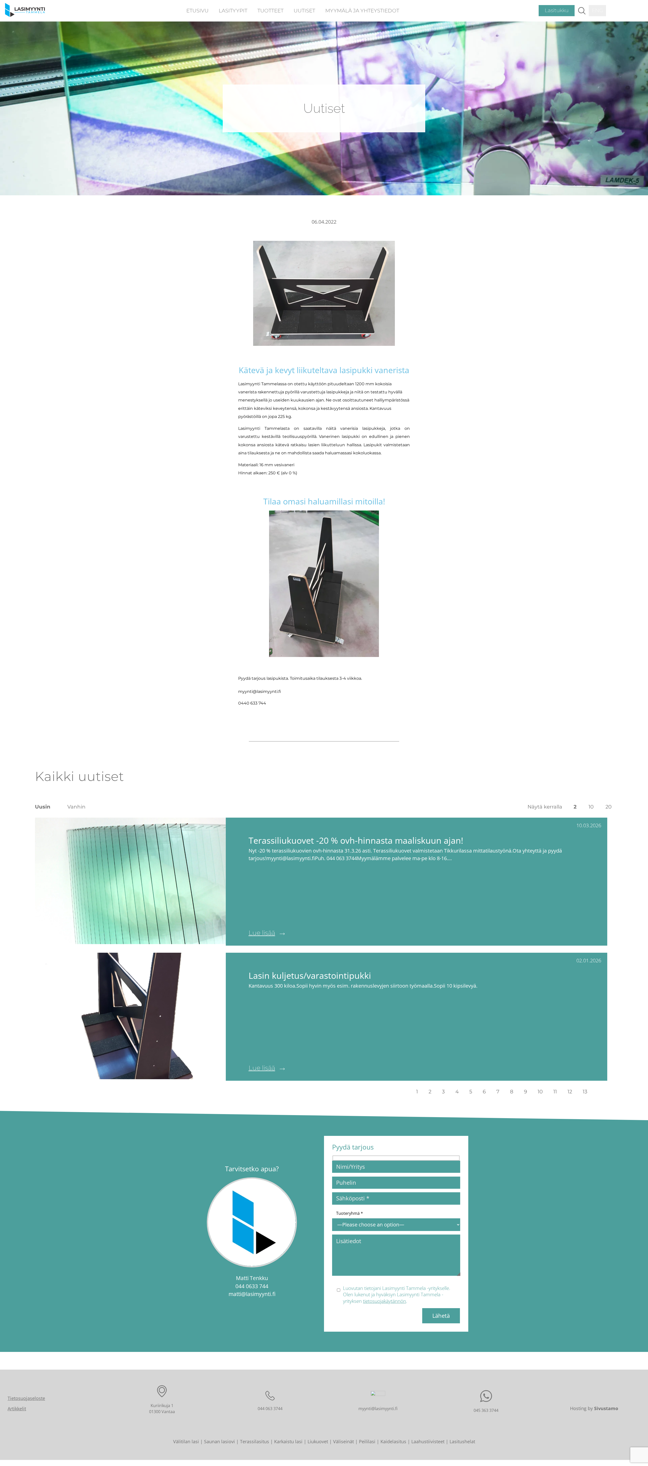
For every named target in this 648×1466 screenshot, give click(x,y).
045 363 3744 (486, 1410)
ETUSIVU (197, 11)
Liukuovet (318, 1441)
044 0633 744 (251, 1286)
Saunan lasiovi (219, 1441)
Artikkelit (17, 1409)
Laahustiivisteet (427, 1441)
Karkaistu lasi (288, 1441)
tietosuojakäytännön (384, 1301)
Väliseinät (343, 1441)
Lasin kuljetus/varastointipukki (310, 975)
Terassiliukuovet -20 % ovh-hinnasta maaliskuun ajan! (356, 840)
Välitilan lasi (186, 1441)
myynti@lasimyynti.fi (377, 1408)
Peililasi (367, 1441)
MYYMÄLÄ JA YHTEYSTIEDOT (362, 11)
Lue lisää (262, 933)
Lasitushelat (462, 1441)
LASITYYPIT (233, 11)
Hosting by (594, 1408)
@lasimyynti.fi (258, 1294)
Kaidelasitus (393, 1441)
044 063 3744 (270, 1408)
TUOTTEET (270, 11)
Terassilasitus (254, 1441)
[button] (582, 11)
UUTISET (304, 11)
